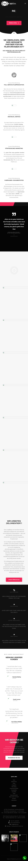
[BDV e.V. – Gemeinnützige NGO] (5, 838)
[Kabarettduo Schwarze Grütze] (23, 838)
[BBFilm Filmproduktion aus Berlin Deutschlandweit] (8, 3)
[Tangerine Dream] (14, 847)
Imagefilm (14, 785)
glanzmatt (18, 859)
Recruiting (14, 786)
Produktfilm (14, 790)
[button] (14, 270)
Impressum (14, 800)
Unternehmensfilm (14, 788)
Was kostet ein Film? (14, 796)
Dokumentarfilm (14, 795)
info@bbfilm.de (14, 824)
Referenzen (14, 781)
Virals (14, 793)
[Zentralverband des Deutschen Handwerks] (14, 838)
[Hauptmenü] (25, 3)
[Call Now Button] (25, 858)
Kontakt (14, 798)
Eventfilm (14, 791)
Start (14, 780)
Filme (14, 783)
